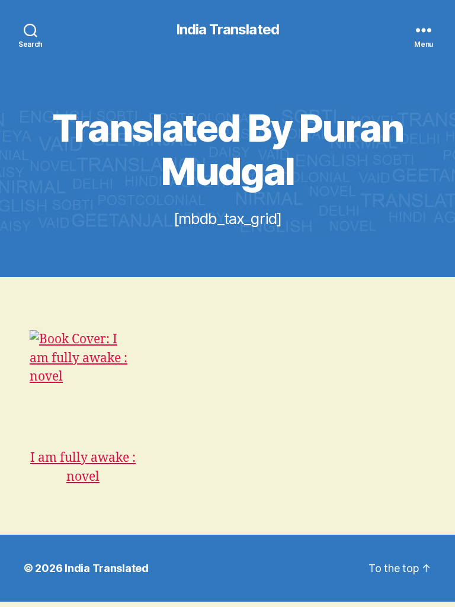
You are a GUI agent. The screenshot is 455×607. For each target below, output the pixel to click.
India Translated (227, 30)
